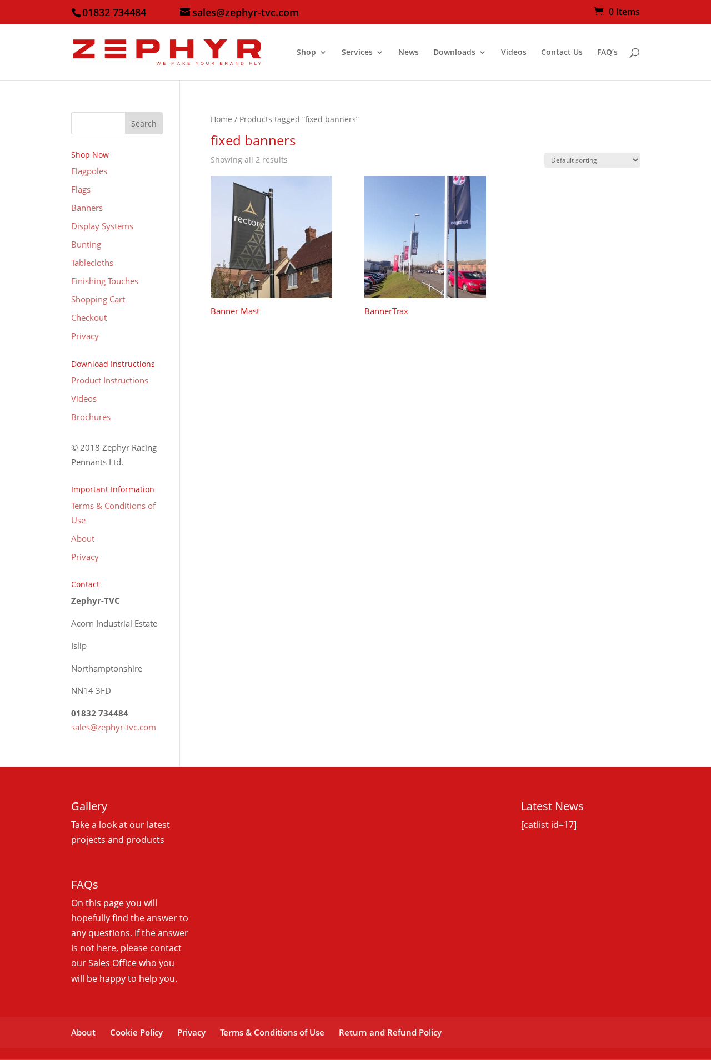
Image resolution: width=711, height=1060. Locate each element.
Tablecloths (92, 262)
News (408, 52)
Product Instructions (109, 380)
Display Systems (102, 225)
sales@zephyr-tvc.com (113, 727)
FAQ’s (607, 52)
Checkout (89, 317)
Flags (81, 189)
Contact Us (562, 52)
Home (221, 119)
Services (357, 52)
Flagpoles (89, 170)
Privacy (85, 335)
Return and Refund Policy (390, 1032)
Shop (306, 52)
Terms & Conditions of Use (272, 1032)
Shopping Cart (98, 299)
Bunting (86, 244)
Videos (514, 52)
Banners (87, 207)
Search (144, 123)
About (82, 538)
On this (87, 903)
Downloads (454, 52)
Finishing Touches (104, 280)
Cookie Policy (136, 1032)
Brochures (91, 416)
